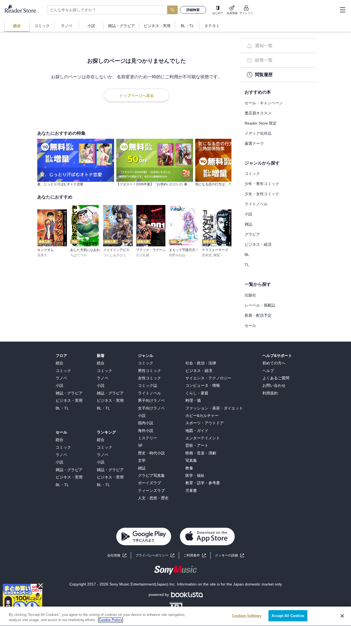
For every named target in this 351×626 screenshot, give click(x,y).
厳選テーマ (254, 143)
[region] (175, 616)
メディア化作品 (258, 133)
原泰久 (42, 255)
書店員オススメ (258, 113)
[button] (229, 555)
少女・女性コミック (262, 194)
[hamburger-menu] (342, 10)
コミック (252, 173)
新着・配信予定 (258, 315)
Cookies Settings (246, 616)
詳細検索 (193, 10)
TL (247, 264)
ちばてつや (78, 255)
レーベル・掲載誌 (260, 305)
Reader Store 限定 (261, 123)
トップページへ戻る (136, 95)
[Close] (342, 616)
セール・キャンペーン (264, 103)
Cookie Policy (110, 620)
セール (250, 325)
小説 (248, 214)
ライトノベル (256, 204)
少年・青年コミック (262, 183)
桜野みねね (177, 255)
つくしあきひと (114, 255)
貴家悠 (207, 255)
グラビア (252, 234)
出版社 (250, 295)
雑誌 (248, 224)
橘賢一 (218, 255)
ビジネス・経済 (258, 244)
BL (247, 254)
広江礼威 (142, 255)
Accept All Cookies (287, 616)
